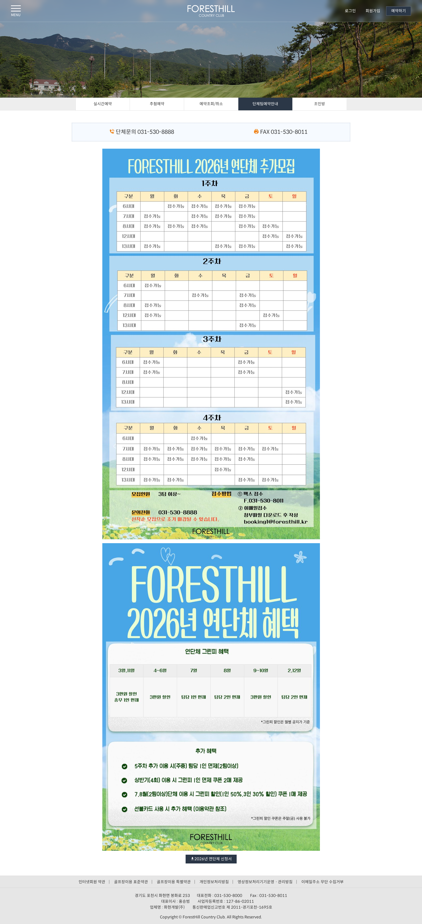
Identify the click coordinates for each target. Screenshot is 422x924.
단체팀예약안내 (265, 103)
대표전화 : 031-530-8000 (220, 895)
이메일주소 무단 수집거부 (322, 881)
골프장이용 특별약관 (174, 881)
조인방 (319, 103)
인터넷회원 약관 (92, 881)
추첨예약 (157, 103)
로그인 (350, 10)
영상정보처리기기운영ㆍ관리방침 (265, 881)
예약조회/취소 (211, 103)
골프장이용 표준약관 (131, 881)
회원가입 (373, 10)
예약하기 (398, 10)
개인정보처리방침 (214, 881)
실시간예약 (103, 103)
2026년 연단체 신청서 (213, 859)
